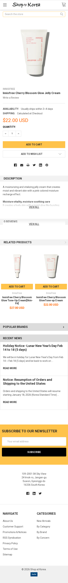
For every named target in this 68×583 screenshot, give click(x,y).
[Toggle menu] (5, 5)
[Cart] (65, 4)
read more (10, 368)
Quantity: (9, 126)
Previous (60, 242)
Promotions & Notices (15, 532)
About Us (8, 521)
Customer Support (13, 526)
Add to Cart (17, 286)
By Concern (43, 537)
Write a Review (11, 97)
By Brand (42, 532)
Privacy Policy (10, 543)
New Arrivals (44, 521)
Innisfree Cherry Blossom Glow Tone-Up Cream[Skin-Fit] (17, 300)
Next (65, 242)
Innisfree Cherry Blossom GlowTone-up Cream (51, 299)
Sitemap (7, 554)
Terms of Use (10, 549)
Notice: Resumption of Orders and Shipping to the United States (27, 382)
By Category (43, 526)
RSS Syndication (12, 537)
